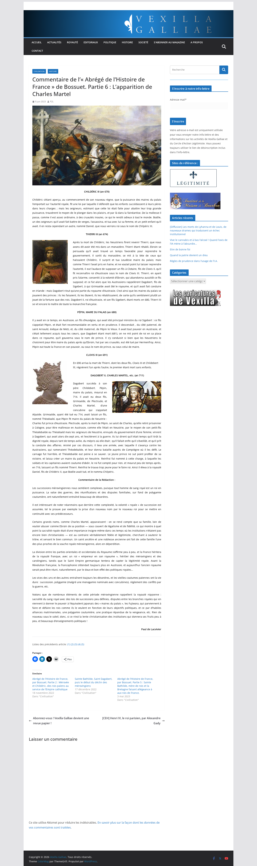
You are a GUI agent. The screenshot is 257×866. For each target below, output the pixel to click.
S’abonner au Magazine (169, 42)
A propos (197, 42)
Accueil (37, 42)
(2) (72, 644)
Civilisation (39, 71)
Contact (37, 50)
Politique (109, 42)
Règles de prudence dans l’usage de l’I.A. (194, 261)
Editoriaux (91, 42)
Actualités (54, 42)
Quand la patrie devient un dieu (189, 255)
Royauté (72, 42)
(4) (79, 644)
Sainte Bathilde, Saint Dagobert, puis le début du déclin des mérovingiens (93, 682)
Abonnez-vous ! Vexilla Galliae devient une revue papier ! (61, 720)
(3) (75, 644)
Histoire (127, 42)
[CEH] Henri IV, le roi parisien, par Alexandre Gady (131, 720)
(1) (68, 644)
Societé (143, 42)
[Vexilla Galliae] (128, 13)
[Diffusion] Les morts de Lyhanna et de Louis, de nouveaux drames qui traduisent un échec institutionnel (198, 230)
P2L (51, 101)
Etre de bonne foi (180, 249)
